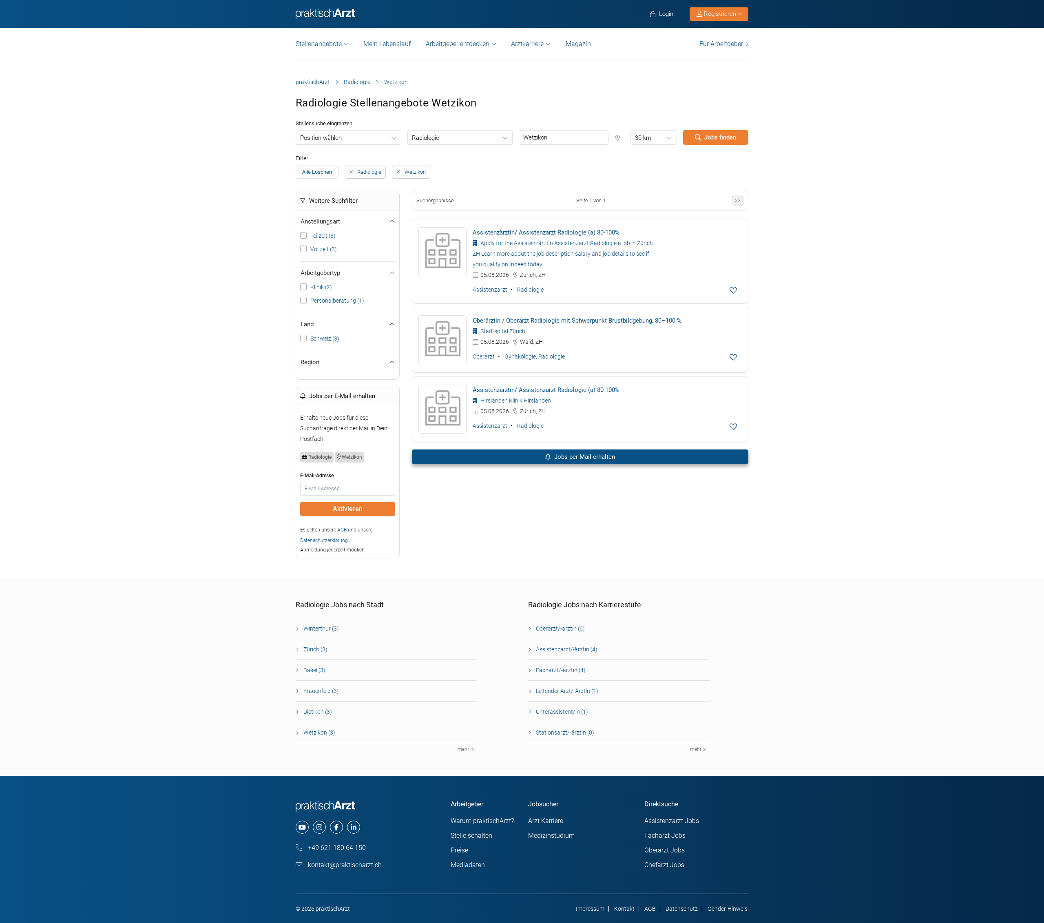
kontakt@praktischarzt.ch (344, 865)
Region (310, 362)
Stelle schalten (471, 835)
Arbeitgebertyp (320, 273)
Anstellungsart (320, 221)
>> (738, 200)
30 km (643, 138)
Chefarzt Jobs (664, 865)
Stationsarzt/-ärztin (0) (565, 732)
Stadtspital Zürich (502, 331)
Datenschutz (682, 908)
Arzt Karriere (545, 821)
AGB (342, 530)
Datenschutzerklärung (324, 540)
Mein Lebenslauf (387, 43)
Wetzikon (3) (319, 732)
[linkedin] (353, 827)
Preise (459, 850)
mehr (464, 749)
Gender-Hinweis (728, 908)
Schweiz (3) (324, 338)
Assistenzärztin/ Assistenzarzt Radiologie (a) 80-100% (546, 232)
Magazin (578, 43)
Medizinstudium (551, 835)
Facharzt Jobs (665, 835)
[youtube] (302, 827)
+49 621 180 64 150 (336, 848)
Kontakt (624, 908)
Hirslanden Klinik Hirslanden (515, 400)
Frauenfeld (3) (321, 691)
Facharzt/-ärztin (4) (561, 670)
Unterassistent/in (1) (562, 711)
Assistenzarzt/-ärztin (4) (566, 649)
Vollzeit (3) (323, 249)
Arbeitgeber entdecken (457, 43)
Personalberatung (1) (337, 300)
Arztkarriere (527, 43)
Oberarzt (484, 356)
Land (307, 324)
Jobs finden (720, 137)
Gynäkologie (520, 356)
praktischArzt (313, 82)
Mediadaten (468, 865)
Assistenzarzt (490, 289)
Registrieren (720, 14)
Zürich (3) (315, 649)
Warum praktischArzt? (482, 821)
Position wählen (321, 138)
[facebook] (336, 827)
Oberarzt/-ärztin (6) (560, 628)
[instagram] (319, 827)
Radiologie (357, 82)
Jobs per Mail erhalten (584, 456)
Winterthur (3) (321, 628)
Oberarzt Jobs (664, 850)
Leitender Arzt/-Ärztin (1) (567, 691)
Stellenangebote (319, 43)
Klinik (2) (321, 287)
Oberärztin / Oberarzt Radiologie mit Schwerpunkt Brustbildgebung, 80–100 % (577, 320)
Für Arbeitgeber (721, 43)
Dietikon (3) (317, 711)
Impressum (590, 908)
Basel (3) (314, 670)
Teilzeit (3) (323, 235)
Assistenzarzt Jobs (671, 821)
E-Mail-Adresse (317, 475)
